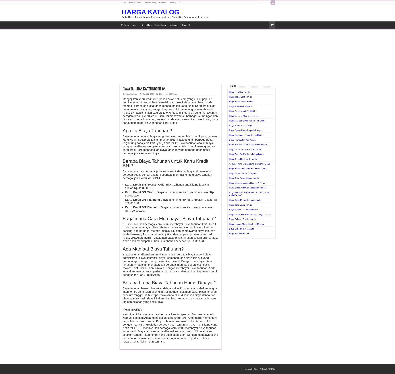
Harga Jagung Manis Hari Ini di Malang (246, 224)
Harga (126, 25)
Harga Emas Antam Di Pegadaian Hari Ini (247, 188)
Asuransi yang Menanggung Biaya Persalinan (249, 164)
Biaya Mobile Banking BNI (241, 106)
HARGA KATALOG (150, 12)
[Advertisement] (197, 55)
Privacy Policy (150, 3)
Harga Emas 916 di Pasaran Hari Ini (245, 149)
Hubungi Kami (135, 3)
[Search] (273, 2)
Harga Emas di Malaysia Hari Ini (243, 116)
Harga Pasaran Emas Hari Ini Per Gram (246, 121)
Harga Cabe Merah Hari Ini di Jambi (245, 200)
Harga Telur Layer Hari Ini (240, 205)
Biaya (161, 94)
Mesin (135, 25)
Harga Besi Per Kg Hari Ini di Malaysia (246, 154)
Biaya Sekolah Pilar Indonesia (242, 219)
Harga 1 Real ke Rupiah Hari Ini (243, 159)
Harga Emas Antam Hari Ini (241, 101)
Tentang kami (175, 3)
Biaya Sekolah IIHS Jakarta (241, 229)
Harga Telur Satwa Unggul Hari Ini (244, 178)
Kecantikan (146, 25)
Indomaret (174, 25)
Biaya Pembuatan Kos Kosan (242, 140)
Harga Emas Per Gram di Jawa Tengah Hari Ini (250, 214)
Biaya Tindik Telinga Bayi (240, 125)
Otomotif (186, 25)
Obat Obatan (160, 25)
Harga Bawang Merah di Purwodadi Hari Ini (248, 145)
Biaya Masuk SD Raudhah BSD (243, 210)
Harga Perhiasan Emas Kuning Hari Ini (246, 135)
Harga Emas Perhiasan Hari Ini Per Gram (247, 168)
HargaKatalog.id (131, 94)
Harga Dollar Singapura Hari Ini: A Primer (247, 183)
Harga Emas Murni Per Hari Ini (242, 111)
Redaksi (162, 3)
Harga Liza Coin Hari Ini (239, 92)
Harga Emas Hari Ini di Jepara (242, 173)
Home (123, 3)
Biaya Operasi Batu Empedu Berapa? (246, 130)
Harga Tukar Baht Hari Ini (240, 97)
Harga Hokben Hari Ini (239, 233)
